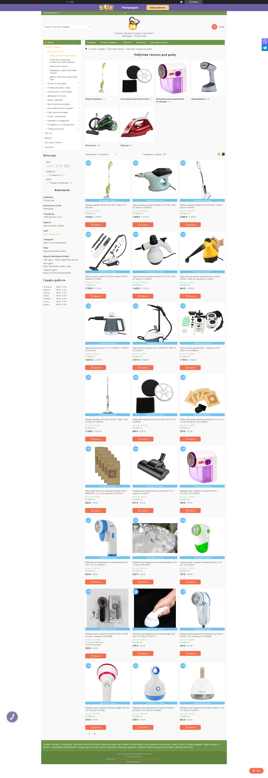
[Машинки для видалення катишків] (172, 78)
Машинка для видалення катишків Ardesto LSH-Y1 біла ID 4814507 (154, 563)
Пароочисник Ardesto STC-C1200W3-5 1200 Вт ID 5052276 (107, 349)
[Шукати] (89, 27)
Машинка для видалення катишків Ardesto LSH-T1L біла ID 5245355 (202, 709)
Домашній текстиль (56, 95)
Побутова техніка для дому (63, 55)
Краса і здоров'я (55, 100)
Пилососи (90, 145)
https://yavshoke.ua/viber (54, 251)
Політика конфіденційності (151, 759)
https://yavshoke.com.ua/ (66, 259)
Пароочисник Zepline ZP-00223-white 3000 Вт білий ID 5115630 (106, 277)
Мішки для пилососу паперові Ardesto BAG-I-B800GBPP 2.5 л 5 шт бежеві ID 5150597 (106, 492)
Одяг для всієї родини (57, 112)
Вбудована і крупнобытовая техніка (63, 71)
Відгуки (48, 138)
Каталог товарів (52, 47)
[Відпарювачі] (208, 78)
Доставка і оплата (53, 142)
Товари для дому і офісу (58, 87)
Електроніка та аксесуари (59, 91)
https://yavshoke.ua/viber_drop (57, 266)
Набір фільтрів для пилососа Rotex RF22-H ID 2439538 (153, 420)
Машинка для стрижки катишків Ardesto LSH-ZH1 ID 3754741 (201, 563)
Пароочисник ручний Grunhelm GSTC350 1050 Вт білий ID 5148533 (153, 277)
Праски (125, 145)
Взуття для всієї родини (58, 104)
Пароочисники (93, 98)
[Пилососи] (101, 124)
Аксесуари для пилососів (134, 98)
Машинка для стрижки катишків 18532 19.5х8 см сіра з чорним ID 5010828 (106, 635)
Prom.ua (148, 754)
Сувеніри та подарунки (58, 120)
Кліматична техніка (59, 66)
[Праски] (137, 124)
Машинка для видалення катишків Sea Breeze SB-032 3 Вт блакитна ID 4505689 (201, 635)
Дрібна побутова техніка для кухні (63, 78)
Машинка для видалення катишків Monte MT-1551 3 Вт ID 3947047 (106, 563)
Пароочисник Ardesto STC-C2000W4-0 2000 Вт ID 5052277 (154, 349)
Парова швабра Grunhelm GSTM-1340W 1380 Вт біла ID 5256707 (106, 420)
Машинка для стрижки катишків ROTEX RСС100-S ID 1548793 (198, 492)
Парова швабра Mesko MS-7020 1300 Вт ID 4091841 (105, 206)
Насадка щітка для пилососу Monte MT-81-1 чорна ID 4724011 (153, 492)
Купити (97, 225)
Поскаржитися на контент (127, 759)
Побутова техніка (55, 51)
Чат (258, 771)
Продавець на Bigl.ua (134, 756)
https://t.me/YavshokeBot (54, 242)
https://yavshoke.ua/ (52, 234)
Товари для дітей (55, 128)
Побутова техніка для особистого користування (62, 61)
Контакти (49, 147)
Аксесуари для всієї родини (60, 108)
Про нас (48, 133)
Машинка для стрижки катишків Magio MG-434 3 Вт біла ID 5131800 (107, 709)
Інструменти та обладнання (60, 124)
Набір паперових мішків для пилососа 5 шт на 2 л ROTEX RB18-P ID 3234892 (201, 420)
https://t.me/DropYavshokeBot (57, 272)
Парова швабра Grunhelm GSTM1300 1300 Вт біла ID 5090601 (201, 206)
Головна (91, 42)
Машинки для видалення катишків (170, 100)
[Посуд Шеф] (134, 23)
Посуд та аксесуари (56, 83)
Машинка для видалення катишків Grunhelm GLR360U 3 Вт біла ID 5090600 (153, 709)
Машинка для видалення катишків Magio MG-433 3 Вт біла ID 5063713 (153, 635)
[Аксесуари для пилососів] (137, 78)
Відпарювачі (198, 98)
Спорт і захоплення (56, 116)
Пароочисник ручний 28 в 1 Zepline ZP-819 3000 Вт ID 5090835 (200, 349)
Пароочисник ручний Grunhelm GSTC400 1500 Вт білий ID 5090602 (153, 206)
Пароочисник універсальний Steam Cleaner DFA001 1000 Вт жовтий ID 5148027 (200, 277)
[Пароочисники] (101, 78)
